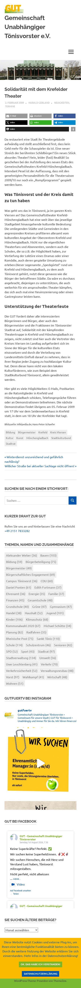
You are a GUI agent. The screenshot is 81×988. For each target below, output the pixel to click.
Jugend (55, 613)
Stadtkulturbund (61, 438)
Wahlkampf (33, 677)
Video (21, 884)
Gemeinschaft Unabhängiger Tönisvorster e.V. (27, 26)
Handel (13, 613)
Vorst (12, 677)
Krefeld (42, 432)
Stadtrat (11, 443)
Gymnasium (61, 606)
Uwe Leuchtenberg (21, 664)
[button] (16, 116)
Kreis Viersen (58, 432)
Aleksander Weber (21, 555)
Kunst (19, 438)
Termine (10, 106)
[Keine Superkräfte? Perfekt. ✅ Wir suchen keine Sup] (40, 763)
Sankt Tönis (48, 638)
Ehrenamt (15, 594)
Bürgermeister (26, 432)
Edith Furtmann (47, 587)
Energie (37, 594)
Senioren (63, 645)
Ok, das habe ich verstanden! (40, 964)
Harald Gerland (39, 102)
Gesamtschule (40, 600)
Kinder (14, 619)
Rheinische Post (19, 638)
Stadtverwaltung (21, 658)
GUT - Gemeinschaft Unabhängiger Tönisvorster (41, 837)
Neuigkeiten (61, 102)
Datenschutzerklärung (40, 973)
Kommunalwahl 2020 (23, 626)
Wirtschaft (57, 677)
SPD (12, 651)
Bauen (48, 555)
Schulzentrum (38, 645)
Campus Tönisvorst (21, 581)
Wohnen (14, 683)
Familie (56, 594)
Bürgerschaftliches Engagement (30, 574)
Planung (14, 632)
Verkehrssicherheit (21, 670)
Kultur (9, 438)
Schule (14, 645)
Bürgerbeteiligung (41, 562)
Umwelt (47, 658)
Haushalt (34, 613)
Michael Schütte (57, 626)
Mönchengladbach (37, 438)
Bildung (10, 432)
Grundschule (17, 606)
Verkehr (49, 664)
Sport (27, 651)
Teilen (16, 893)
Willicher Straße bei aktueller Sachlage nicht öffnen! (39, 466)
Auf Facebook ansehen (20, 890)
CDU (47, 581)
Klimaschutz (37, 619)
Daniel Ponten (18, 587)
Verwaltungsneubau (57, 670)
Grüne (39, 606)
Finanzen (15, 600)
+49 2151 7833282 (17, 531)
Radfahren (36, 632)
